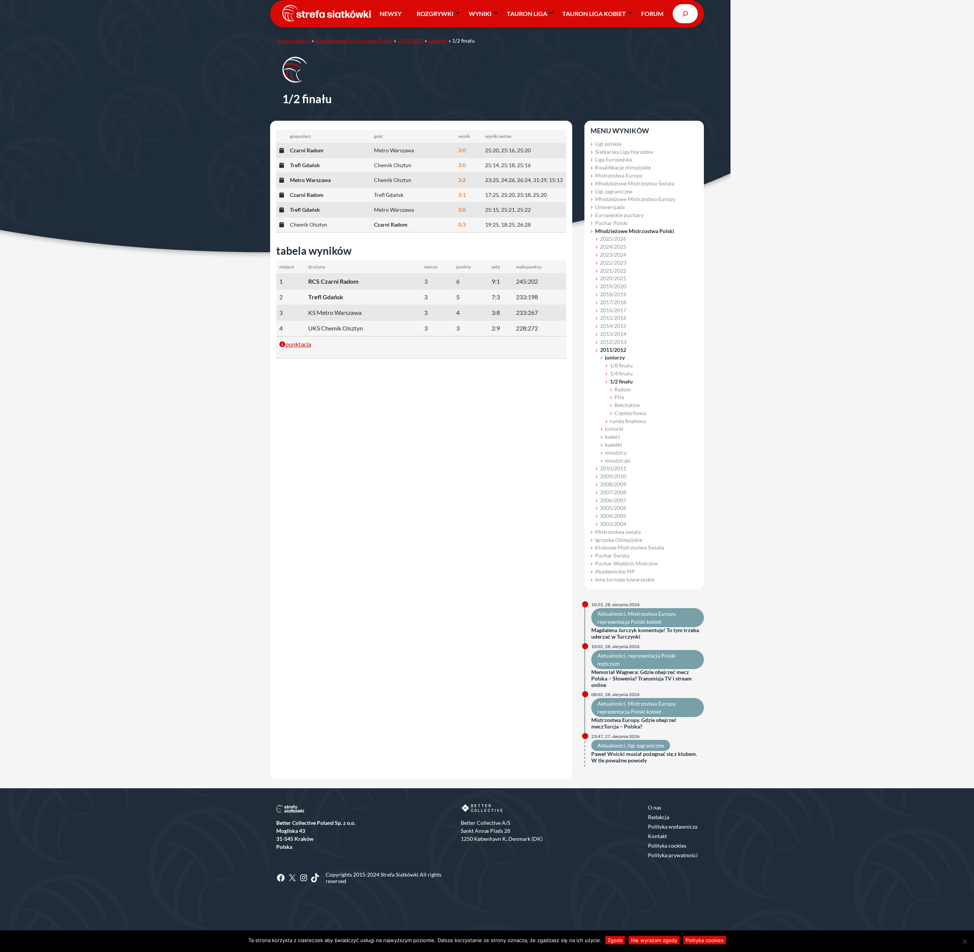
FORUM (652, 13)
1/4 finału (621, 373)
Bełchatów (627, 405)
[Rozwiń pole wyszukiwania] (685, 13)
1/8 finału (621, 365)
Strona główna (293, 40)
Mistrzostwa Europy (619, 175)
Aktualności (611, 613)
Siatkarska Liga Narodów (624, 152)
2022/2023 (613, 262)
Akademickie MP (615, 571)
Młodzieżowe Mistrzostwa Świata (634, 183)
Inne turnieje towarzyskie (624, 579)
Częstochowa (630, 413)
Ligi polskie (608, 144)
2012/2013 (613, 342)
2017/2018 (613, 302)
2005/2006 (613, 508)
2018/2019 (613, 294)
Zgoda (615, 940)
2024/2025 (613, 246)
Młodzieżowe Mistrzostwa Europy (635, 199)
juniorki (614, 428)
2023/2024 (613, 254)
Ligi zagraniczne (613, 191)
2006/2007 (613, 500)
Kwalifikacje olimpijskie (623, 167)
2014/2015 (613, 326)
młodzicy (616, 452)
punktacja (298, 344)
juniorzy (437, 40)
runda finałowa (628, 421)
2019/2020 (613, 286)
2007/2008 (613, 492)
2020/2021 (613, 278)
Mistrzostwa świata (618, 532)
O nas (654, 807)
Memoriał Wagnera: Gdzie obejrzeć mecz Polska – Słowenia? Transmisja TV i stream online (641, 678)
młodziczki (617, 460)
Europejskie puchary (619, 215)
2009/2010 (613, 476)
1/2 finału (621, 381)
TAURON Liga (527, 13)
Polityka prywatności (673, 855)
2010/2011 (613, 468)
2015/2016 (613, 318)
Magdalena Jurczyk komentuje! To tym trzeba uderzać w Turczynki (645, 633)
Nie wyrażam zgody (654, 940)
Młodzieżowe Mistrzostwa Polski (354, 40)
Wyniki (480, 13)
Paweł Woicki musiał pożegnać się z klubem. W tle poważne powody (644, 757)
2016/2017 (613, 310)
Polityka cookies (667, 845)
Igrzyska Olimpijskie (618, 540)
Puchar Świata (612, 555)
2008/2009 (613, 484)
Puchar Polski (611, 223)
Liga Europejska (613, 159)
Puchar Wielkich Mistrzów (626, 563)
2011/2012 (410, 40)
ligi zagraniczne (646, 745)
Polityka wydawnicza (672, 826)
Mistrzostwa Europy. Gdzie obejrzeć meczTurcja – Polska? (633, 723)
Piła (619, 397)
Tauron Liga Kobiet (594, 13)
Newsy (390, 13)
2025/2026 (613, 238)
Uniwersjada (610, 207)
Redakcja (658, 817)
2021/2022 (613, 270)
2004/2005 (613, 516)
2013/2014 (613, 334)
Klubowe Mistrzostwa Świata (629, 547)
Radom (622, 389)
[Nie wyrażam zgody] (964, 941)
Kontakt (657, 836)
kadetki (613, 444)
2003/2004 (613, 524)
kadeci (612, 436)
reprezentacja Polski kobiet (629, 621)
